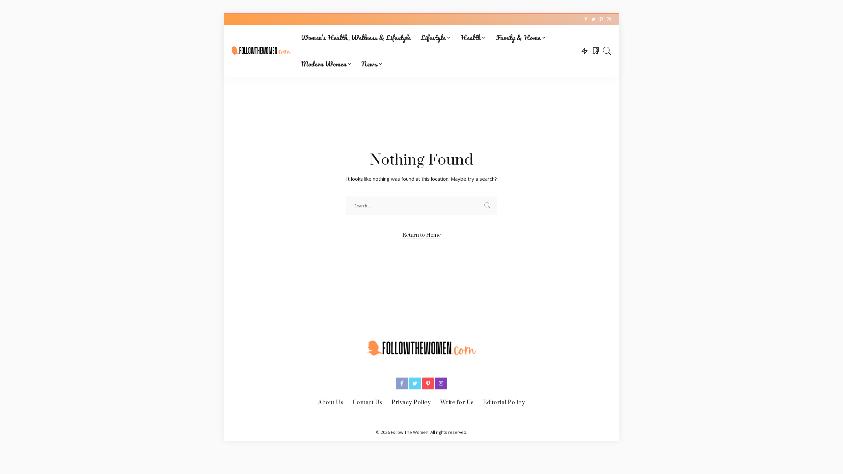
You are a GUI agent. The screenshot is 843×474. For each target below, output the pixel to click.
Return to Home (421, 235)
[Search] (607, 51)
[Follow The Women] (261, 51)
